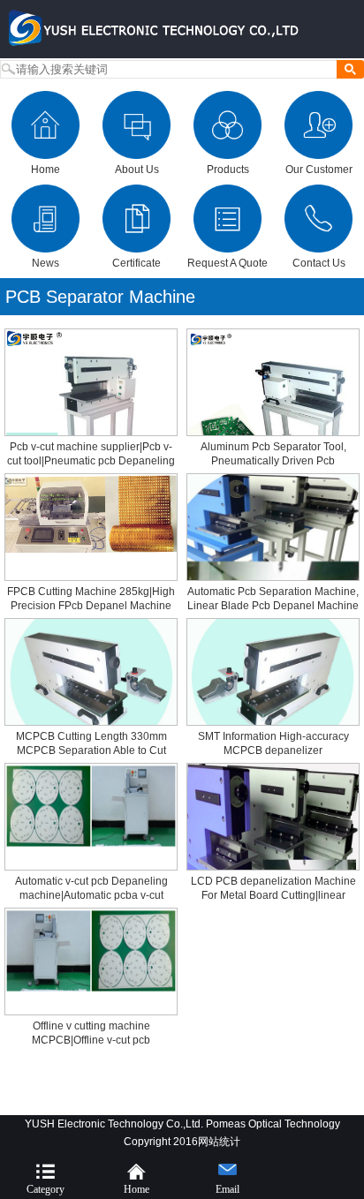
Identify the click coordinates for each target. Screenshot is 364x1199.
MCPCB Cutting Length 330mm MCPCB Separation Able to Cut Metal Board (91, 750)
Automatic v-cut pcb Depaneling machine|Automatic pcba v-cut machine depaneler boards (91, 895)
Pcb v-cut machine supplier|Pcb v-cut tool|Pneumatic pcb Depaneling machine (91, 461)
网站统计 (219, 1141)
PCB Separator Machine (100, 296)
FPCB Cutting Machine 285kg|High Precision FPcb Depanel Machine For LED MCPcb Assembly (91, 605)
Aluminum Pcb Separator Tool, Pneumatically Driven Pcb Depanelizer (273, 461)
